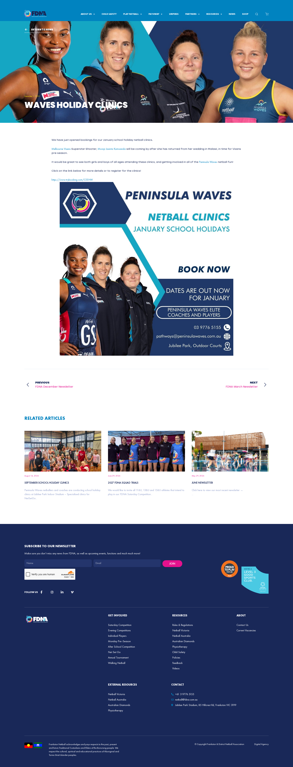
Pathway (154, 14)
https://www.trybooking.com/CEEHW (72, 179)
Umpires (174, 14)
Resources (212, 14)
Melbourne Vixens (61, 149)
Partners (191, 14)
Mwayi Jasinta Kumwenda (112, 149)
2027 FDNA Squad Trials (123, 482)
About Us (86, 14)
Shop (245, 14)
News (232, 14)
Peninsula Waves (208, 162)
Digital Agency (261, 744)
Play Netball (131, 14)
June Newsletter (202, 482)
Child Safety (109, 14)
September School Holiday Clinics (46, 482)
